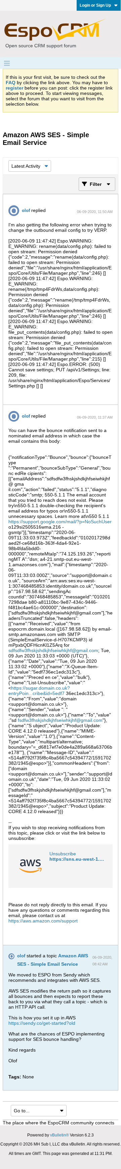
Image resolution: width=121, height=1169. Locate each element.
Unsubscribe (62, 853)
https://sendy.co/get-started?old (41, 1023)
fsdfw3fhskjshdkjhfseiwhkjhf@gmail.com (60, 720)
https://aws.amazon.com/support (43, 920)
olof (26, 210)
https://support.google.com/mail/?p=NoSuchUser (60, 521)
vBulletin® (59, 1135)
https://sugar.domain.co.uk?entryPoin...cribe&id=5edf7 (39, 690)
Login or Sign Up (95, 5)
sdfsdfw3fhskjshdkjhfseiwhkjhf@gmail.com (53, 650)
